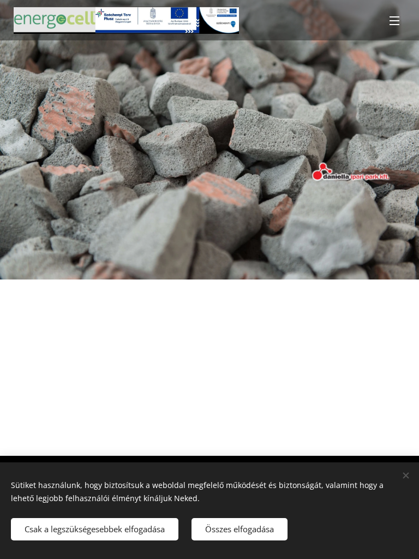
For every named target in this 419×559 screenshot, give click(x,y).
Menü (394, 20)
